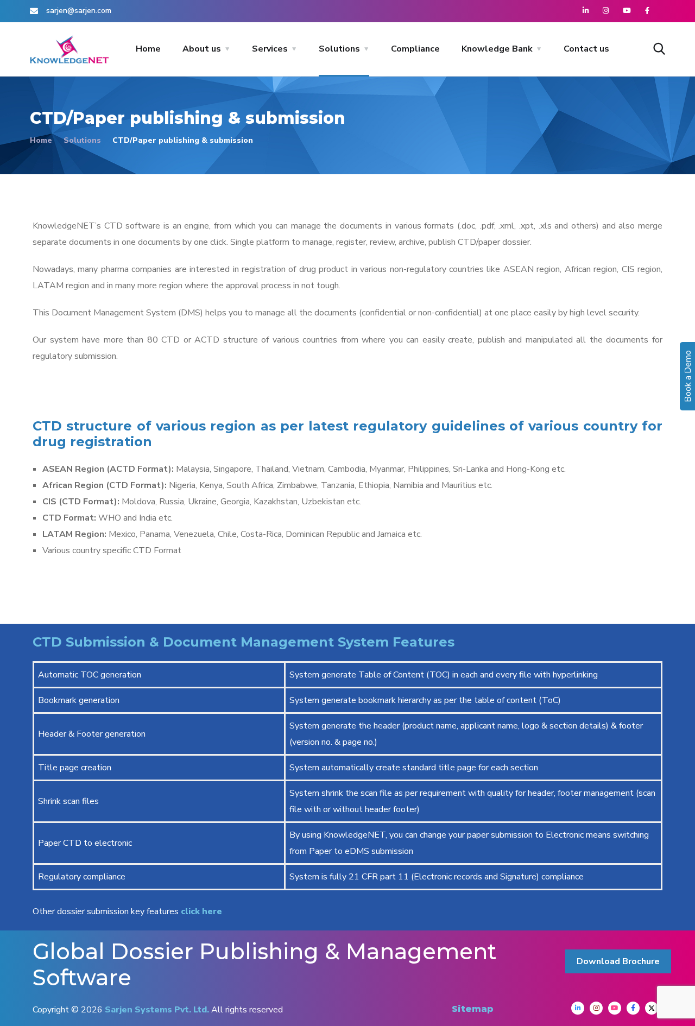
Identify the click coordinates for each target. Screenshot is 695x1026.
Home (148, 49)
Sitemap (473, 1009)
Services (270, 49)
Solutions (339, 49)
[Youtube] (614, 1008)
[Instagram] (596, 1008)
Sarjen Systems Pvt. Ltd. (157, 1010)
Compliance (415, 49)
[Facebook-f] (633, 1008)
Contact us (586, 49)
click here (200, 911)
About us (201, 49)
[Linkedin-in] (577, 1008)
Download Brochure (618, 961)
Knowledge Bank (497, 49)
